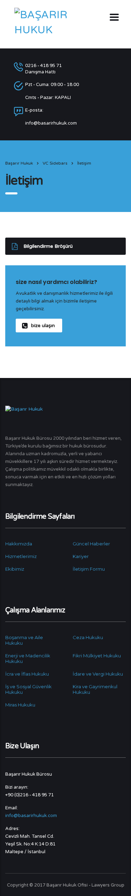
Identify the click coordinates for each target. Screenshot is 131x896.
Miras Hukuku (20, 705)
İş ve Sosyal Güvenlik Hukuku (28, 689)
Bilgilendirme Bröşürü (48, 246)
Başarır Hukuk (19, 163)
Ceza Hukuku (88, 637)
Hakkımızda (18, 543)
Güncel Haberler (91, 543)
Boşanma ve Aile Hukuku (24, 640)
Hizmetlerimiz (21, 556)
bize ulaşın (43, 325)
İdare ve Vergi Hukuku (98, 674)
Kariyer (81, 556)
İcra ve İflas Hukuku (27, 674)
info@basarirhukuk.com (31, 815)
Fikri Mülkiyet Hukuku (97, 655)
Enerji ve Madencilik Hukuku (27, 658)
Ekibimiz (14, 569)
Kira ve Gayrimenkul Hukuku (95, 689)
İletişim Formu (89, 569)
